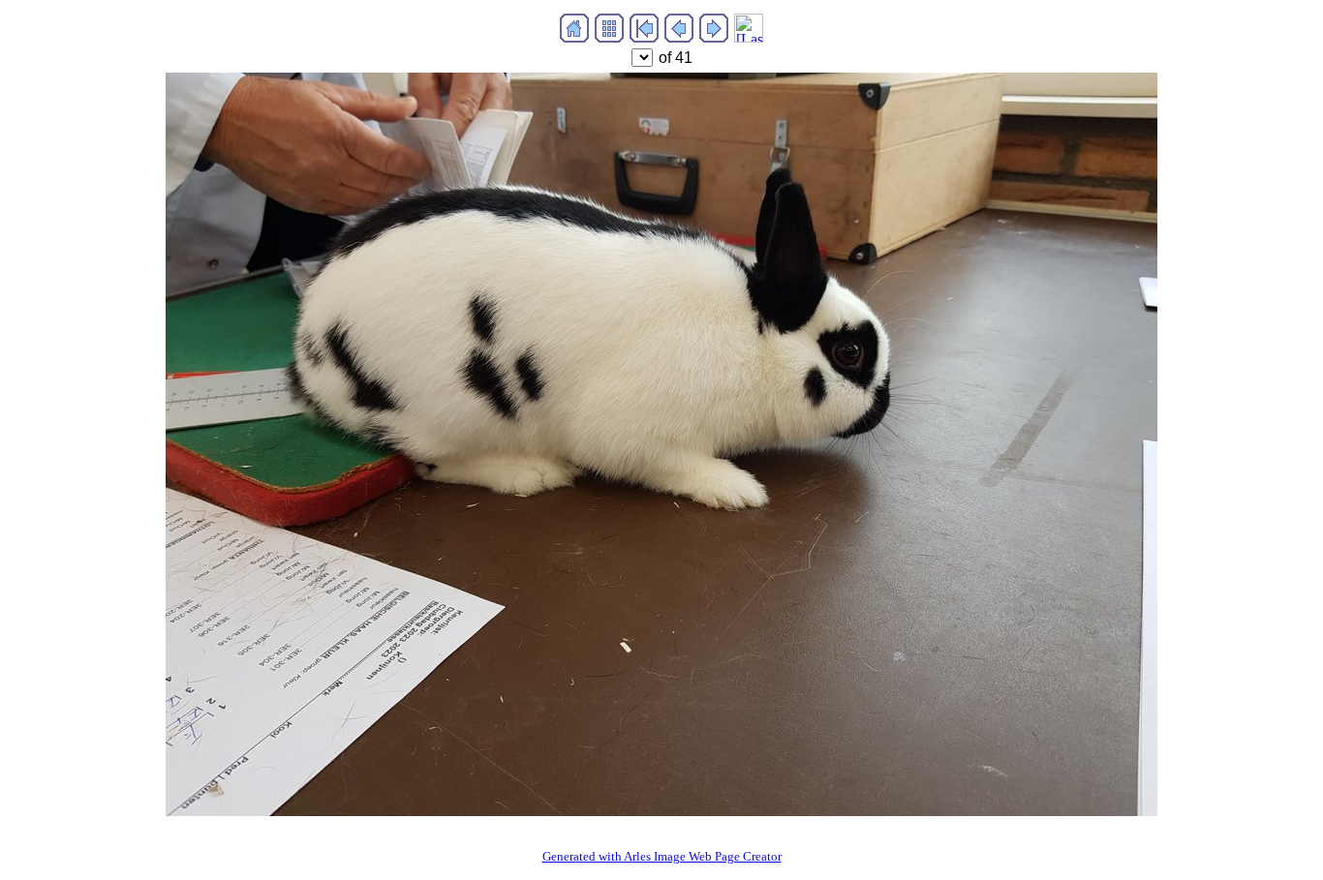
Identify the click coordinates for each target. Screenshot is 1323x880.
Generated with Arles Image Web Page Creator (662, 856)
